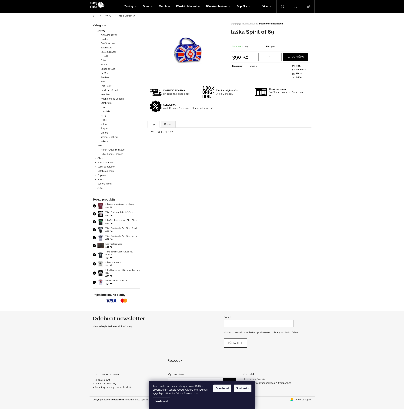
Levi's (103, 107)
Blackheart (106, 47)
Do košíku (298, 57)
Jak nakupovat (102, 380)
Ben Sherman (108, 43)
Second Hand (104, 183)
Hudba (100, 179)
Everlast (105, 77)
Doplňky (101, 175)
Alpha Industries (109, 35)
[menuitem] (130, 6)
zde (196, 393)
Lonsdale (105, 111)
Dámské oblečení (106, 166)
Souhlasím (242, 388)
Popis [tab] (153, 124)
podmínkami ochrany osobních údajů (277, 332)
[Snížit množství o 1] (262, 57)
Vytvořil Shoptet (303, 399)
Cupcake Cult (108, 69)
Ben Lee (105, 39)
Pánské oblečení (105, 162)
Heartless (105, 94)
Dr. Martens (106, 73)
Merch (100, 145)
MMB (103, 115)
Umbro (104, 132)
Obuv (100, 158)
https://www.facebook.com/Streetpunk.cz (269, 383)
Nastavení (161, 401)
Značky (101, 30)
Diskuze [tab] (168, 124)
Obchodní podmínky (105, 383)
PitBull (104, 120)
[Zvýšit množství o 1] (277, 57)
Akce (100, 188)
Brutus (104, 64)
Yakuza (104, 141)
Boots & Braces (108, 52)
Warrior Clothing (109, 137)
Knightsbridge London (112, 98)
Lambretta (106, 103)
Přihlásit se (235, 343)
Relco (104, 124)
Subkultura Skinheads (112, 154)
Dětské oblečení (105, 171)
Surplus (105, 128)
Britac (104, 60)
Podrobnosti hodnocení (271, 23)
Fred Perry (106, 86)
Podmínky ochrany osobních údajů (113, 387)
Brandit (104, 56)
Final (103, 81)
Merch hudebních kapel (113, 149)
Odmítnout (222, 388)
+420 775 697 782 (256, 379)
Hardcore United (109, 90)
